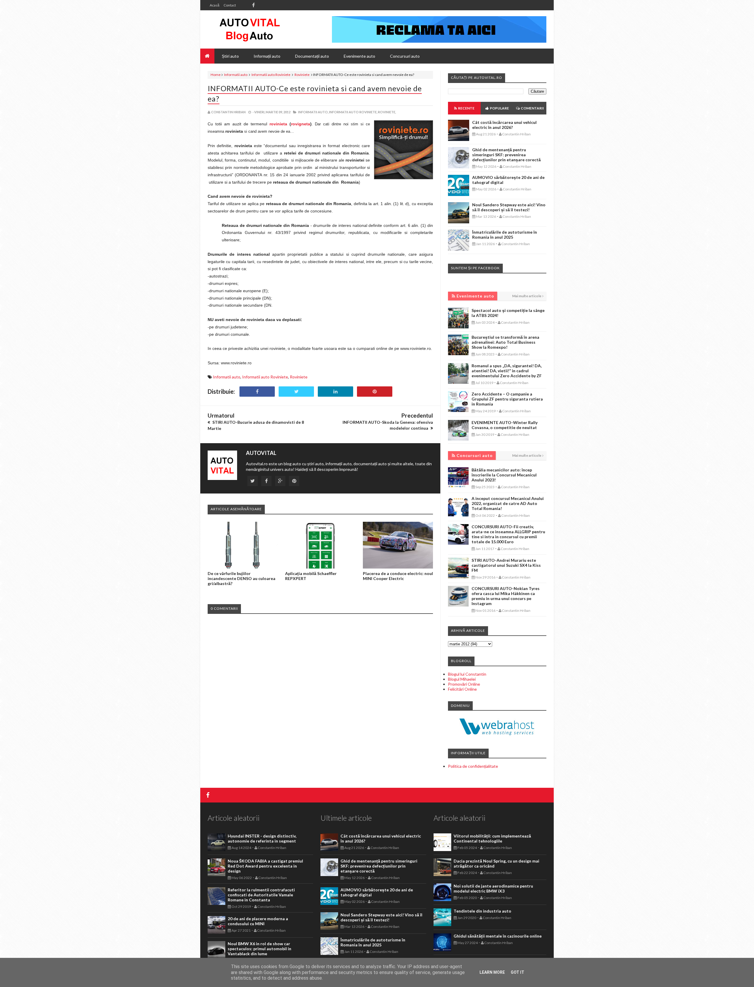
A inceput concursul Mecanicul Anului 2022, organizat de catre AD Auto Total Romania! (508, 503)
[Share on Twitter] (296, 391)
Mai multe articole (526, 296)
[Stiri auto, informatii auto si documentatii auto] (250, 29)
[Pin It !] (374, 391)
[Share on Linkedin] (335, 391)
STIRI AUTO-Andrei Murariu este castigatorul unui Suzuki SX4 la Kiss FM (506, 565)
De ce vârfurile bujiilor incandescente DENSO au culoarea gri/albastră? (241, 578)
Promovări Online (464, 684)
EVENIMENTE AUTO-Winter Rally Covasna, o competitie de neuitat (505, 425)
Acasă (214, 5)
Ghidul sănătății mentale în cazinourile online (498, 935)
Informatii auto (235, 74)
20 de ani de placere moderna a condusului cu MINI (258, 921)
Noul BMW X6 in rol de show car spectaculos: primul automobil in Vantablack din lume (259, 948)
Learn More (492, 972)
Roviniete (302, 74)
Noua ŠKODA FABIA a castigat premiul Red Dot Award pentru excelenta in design (265, 865)
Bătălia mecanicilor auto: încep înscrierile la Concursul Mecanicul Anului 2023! (504, 474)
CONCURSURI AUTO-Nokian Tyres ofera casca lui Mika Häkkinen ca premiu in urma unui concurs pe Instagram (506, 596)
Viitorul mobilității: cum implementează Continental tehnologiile (492, 838)
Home (216, 74)
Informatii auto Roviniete (271, 74)
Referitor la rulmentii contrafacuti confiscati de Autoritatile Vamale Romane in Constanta (261, 894)
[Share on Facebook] (257, 391)
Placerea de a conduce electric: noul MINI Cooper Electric (398, 576)
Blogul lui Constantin (467, 674)
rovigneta (300, 124)
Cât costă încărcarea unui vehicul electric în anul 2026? (504, 125)
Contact (230, 5)
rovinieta (278, 124)
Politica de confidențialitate (473, 766)
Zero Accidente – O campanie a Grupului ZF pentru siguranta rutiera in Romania (507, 398)
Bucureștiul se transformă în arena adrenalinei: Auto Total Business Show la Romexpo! (505, 342)
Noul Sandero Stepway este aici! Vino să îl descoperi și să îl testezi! (508, 207)
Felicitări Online (462, 689)
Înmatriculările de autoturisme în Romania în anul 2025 (504, 235)
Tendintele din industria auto (482, 910)
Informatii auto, (313, 112)
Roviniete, (387, 112)
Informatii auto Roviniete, (353, 112)
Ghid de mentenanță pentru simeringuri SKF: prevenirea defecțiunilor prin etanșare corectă (506, 154)
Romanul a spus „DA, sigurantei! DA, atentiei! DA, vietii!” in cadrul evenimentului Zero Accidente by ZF (507, 370)
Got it (517, 972)
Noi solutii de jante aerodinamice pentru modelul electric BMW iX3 (493, 888)
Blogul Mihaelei (462, 679)
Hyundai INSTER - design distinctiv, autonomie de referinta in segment (262, 838)
